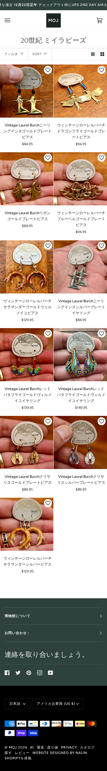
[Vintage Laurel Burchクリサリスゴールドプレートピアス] (26, 442)
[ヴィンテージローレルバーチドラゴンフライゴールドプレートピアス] (80, 91)
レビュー (22, 753)
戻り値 (52, 747)
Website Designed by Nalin (60, 753)
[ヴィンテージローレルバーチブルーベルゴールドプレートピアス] (80, 178)
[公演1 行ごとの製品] (93, 54)
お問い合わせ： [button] (18, 633)
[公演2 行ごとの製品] (102, 54)
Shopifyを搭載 (18, 758)
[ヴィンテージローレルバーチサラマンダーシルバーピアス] (26, 524)
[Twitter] (18, 672)
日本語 (15, 704)
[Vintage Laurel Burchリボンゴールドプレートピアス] (26, 178)
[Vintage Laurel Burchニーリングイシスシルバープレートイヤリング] (80, 266)
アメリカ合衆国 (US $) (56, 704)
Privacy (69, 747)
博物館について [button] (18, 616)
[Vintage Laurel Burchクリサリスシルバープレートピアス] (80, 442)
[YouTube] (50, 672)
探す (8, 753)
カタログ (87, 747)
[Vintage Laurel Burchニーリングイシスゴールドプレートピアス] (26, 91)
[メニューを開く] (13, 20)
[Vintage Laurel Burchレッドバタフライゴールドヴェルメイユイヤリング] (26, 354)
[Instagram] (39, 672)
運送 (40, 747)
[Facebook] (7, 672)
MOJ (13, 747)
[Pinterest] (28, 672)
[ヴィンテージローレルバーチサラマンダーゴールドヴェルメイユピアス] (26, 266)
